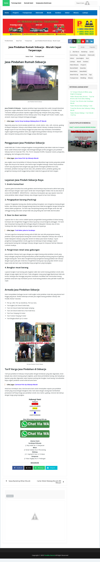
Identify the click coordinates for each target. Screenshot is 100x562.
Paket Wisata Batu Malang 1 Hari (81, 106)
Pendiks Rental (49, 555)
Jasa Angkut (80, 58)
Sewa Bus (83, 68)
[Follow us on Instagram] (87, 41)
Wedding (83, 78)
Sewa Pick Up (74, 74)
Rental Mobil (74, 68)
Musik (49, 13)
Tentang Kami (16, 3)
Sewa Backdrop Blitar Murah (19, 481)
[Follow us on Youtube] (83, 41)
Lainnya (85, 13)
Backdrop (84, 52)
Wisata (76, 13)
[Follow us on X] (74, 41)
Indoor (67, 13)
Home (6, 3)
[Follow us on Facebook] (70, 41)
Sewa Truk (29, 56)
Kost (87, 58)
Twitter (29, 468)
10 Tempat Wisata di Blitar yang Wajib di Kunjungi (81, 93)
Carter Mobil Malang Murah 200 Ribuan (49, 482)
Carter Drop (73, 55)
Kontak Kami (28, 3)
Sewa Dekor (73, 71)
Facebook (19, 468)
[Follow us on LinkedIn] (91, 41)
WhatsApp (41, 468)
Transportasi (27, 13)
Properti (16, 13)
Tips (90, 74)
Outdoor (58, 13)
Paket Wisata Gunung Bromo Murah (83, 127)
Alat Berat (76, 52)
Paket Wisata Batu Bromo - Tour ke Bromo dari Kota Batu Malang (82, 98)
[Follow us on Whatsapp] (79, 41)
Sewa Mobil (83, 71)
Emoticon (10, 496)
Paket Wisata (74, 65)
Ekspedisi (83, 55)
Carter (92, 52)
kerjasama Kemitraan (43, 3)
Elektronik (39, 13)
